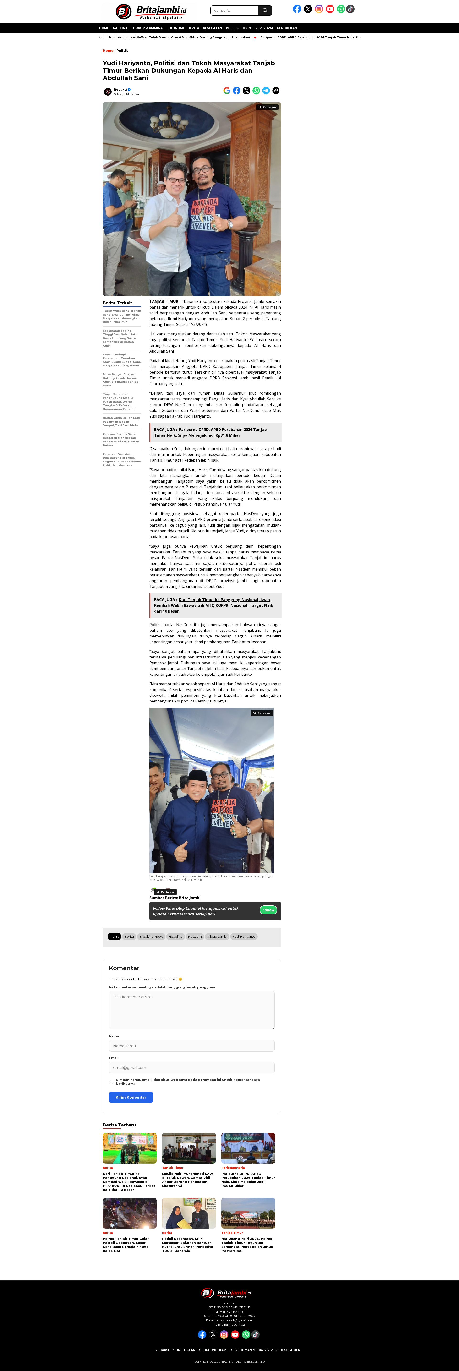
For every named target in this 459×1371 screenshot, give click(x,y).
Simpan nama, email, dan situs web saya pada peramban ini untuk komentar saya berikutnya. (188, 1081)
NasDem (195, 936)
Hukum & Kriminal (148, 28)
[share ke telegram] (267, 93)
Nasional (121, 28)
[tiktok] (351, 12)
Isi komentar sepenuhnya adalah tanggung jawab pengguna (162, 987)
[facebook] (298, 12)
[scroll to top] (441, 1363)
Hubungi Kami (215, 1350)
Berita (193, 28)
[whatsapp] (341, 12)
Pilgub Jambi (217, 936)
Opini (247, 28)
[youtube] (331, 12)
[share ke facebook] (238, 93)
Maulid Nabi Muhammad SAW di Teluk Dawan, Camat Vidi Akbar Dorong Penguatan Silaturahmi (136, 37)
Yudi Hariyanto (244, 936)
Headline (176, 936)
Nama (114, 1036)
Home (104, 28)
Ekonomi (176, 28)
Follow (268, 910)
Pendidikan (287, 28)
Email (114, 1058)
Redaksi (120, 89)
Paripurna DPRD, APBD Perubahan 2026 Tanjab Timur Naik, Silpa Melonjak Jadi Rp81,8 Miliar (297, 37)
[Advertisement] (386, 118)
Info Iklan (186, 1350)
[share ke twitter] (247, 93)
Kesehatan (212, 28)
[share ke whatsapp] (257, 93)
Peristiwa (264, 28)
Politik (232, 28)
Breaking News (151, 936)
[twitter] (309, 12)
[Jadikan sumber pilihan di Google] (228, 93)
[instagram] (320, 12)
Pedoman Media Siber (254, 1350)
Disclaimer (290, 1350)
